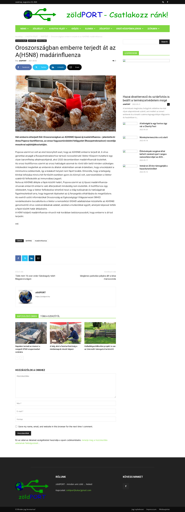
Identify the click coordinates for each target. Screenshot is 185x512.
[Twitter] (25, 258)
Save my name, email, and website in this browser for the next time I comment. (55, 426)
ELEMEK (89, 28)
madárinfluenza (41, 241)
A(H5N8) (29, 241)
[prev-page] (17, 358)
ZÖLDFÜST (104, 28)
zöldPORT (22, 61)
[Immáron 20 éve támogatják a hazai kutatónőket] (130, 169)
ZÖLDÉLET (38, 28)
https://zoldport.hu (42, 297)
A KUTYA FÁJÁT (57, 28)
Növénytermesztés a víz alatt (154, 137)
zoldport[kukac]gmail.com (78, 490)
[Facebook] (167, 2)
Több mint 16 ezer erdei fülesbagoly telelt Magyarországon (35, 277)
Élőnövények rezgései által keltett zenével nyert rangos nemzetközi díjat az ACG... (153, 154)
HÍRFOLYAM (42, 41)
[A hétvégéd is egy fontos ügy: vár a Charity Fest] (130, 127)
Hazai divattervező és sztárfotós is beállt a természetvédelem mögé (146, 98)
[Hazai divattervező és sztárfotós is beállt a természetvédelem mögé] (146, 76)
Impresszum (151, 509)
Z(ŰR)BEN (152, 28)
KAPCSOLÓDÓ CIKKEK (27, 316)
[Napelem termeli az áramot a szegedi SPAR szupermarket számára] (31, 333)
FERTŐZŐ (44, 36)
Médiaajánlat (164, 509)
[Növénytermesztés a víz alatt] (130, 141)
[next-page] (22, 358)
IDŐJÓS (75, 28)
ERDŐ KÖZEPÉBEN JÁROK (128, 28)
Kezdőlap (19, 36)
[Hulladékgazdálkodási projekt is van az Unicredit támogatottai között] (100, 333)
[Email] (38, 258)
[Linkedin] (31, 258)
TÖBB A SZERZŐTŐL (50, 316)
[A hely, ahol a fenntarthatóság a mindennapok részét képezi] (65, 333)
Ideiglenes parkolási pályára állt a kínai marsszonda (98, 277)
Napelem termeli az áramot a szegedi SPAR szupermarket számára (27, 349)
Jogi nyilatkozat (138, 509)
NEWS (23, 28)
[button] (163, 2)
